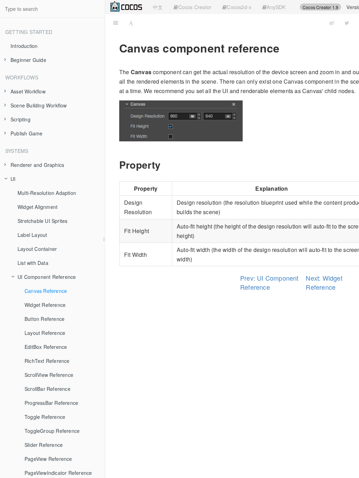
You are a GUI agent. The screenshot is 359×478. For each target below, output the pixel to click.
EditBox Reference (46, 346)
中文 (158, 6)
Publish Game (26, 133)
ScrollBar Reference (47, 388)
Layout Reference (45, 332)
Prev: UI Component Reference (269, 282)
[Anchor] (166, 164)
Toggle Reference (45, 416)
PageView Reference (48, 458)
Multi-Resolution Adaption (47, 192)
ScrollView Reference (49, 374)
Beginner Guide (28, 59)
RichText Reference (47, 360)
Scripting (21, 119)
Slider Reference (44, 444)
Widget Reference (45, 304)
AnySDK (276, 6)
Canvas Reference (46, 290)
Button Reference (45, 318)
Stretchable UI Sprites (42, 220)
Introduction (24, 45)
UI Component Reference (47, 276)
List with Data (33, 262)
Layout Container (37, 248)
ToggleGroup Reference (52, 430)
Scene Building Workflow (39, 105)
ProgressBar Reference (51, 402)
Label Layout (32, 234)
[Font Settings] (130, 22)
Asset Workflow (28, 91)
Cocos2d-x (239, 6)
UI (13, 178)
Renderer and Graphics (37, 164)
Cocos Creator (195, 6)
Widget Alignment (37, 206)
